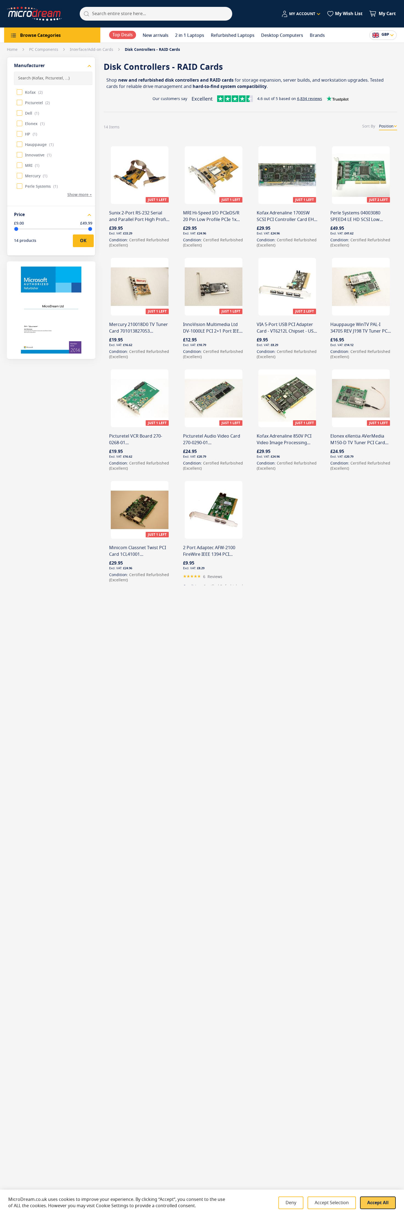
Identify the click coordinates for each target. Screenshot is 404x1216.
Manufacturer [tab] (29, 65)
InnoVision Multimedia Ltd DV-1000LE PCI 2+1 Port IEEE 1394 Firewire (212, 331)
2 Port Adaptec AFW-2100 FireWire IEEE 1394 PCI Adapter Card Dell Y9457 (209, 554)
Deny (291, 1203)
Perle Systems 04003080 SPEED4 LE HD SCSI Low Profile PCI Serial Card (355, 220)
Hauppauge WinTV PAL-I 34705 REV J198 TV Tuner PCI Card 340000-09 (359, 331)
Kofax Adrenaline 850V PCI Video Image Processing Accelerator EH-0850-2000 (284, 443)
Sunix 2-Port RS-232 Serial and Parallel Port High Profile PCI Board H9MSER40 (139, 220)
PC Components (44, 49)
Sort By (368, 126)
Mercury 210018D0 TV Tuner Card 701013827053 (138, 328)
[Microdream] (34, 13)
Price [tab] (19, 214)
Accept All (378, 1203)
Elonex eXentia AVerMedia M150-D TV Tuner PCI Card (357, 439)
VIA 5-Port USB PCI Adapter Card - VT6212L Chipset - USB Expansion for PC (286, 331)
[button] (300, 14)
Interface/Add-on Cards (92, 49)
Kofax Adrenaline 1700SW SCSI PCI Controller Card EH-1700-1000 (286, 220)
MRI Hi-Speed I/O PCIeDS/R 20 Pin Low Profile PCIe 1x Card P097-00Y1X (211, 220)
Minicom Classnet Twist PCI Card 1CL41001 (137, 551)
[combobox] (156, 14)
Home (13, 49)
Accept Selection (332, 1203)
